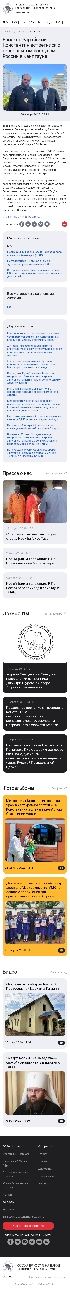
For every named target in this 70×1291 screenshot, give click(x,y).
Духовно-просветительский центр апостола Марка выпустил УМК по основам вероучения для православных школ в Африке (34, 350)
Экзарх (37, 31)
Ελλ (58, 22)
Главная (7, 31)
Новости (22, 31)
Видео (42, 1183)
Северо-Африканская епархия (16, 1174)
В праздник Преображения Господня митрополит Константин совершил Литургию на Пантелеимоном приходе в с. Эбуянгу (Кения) (34, 378)
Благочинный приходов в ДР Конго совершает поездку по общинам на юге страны (32, 392)
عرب (49, 22)
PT (66, 22)
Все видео (56, 972)
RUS (5, 22)
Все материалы (54, 473)
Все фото (57, 788)
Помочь (42, 1161)
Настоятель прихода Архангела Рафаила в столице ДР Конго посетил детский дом (34, 418)
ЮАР (10, 307)
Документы (45, 1168)
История (8, 1194)
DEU (40, 22)
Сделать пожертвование (28, 1225)
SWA (31, 22)
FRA (23, 22)
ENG (14, 22)
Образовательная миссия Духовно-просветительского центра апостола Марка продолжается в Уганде (31, 364)
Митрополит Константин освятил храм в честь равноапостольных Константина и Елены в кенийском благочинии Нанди (33, 336)
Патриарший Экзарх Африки (15, 1163)
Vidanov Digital (46, 1284)
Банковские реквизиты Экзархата (23, 1216)
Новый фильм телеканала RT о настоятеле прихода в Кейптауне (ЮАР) (34, 253)
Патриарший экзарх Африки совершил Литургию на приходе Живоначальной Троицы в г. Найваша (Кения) (31, 453)
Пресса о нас (46, 1176)
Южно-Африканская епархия (15, 1185)
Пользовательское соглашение (48, 1277)
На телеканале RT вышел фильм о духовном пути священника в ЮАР (29, 262)
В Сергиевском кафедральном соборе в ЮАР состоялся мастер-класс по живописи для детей (34, 273)
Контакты (8, 1209)
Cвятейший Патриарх (16, 1154)
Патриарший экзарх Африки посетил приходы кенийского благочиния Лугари (33, 427)
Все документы (54, 613)
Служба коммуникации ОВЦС (21, 216)
